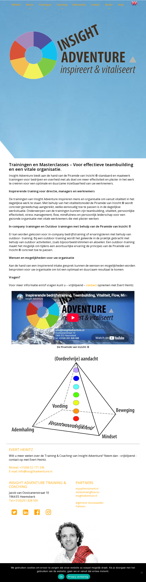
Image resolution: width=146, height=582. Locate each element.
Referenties (79, 4)
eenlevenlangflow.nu (87, 492)
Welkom (16, 4)
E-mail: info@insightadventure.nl (30, 471)
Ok (61, 576)
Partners (80, 506)
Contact (95, 4)
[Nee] (141, 572)
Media (109, 4)
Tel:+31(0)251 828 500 (23, 500)
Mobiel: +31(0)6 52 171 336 (26, 467)
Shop (121, 4)
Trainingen (44, 4)
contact (91, 285)
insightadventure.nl (86, 495)
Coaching (62, 4)
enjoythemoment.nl (87, 488)
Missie (29, 4)
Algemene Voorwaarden (89, 502)
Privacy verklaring (78, 576)
